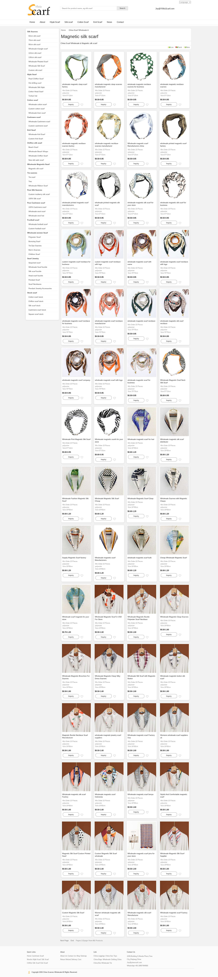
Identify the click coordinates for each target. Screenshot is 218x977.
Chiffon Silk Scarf (33, 963)
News (109, 22)
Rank (180, 47)
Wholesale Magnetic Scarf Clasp (140, 498)
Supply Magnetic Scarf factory (74, 558)
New (188, 47)
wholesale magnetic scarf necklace (141, 321)
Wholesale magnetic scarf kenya (140, 794)
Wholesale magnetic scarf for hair (141, 439)
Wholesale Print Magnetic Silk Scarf (76, 439)
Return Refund (65, 959)
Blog (78, 956)
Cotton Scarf (83, 22)
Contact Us (72, 956)
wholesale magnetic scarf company (76, 380)
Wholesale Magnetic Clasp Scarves (174, 617)
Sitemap (83, 956)
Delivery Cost (76, 959)
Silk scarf (68, 22)
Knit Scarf (97, 22)
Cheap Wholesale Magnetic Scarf (173, 558)
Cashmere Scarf (38, 956)
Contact (120, 22)
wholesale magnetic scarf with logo (109, 380)
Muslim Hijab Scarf (34, 959)
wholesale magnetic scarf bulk (140, 558)
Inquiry (71, 104)
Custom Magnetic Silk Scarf (73, 913)
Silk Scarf (45, 959)
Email (84, 105)
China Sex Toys (111, 956)
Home (32, 22)
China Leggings (99, 956)
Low (171, 47)
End (72, 940)
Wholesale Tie (106, 963)
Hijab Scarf (55, 22)
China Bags (98, 959)
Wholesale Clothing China (112, 959)
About (42, 22)
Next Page (64, 940)
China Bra (97, 963)
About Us (63, 956)
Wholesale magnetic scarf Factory (173, 913)
